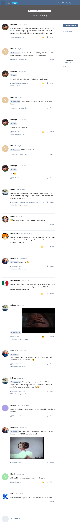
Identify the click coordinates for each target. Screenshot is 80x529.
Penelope (16, 53)
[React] (47, 37)
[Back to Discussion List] (3, 3)
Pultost (15, 262)
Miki (14, 75)
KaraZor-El (16, 332)
